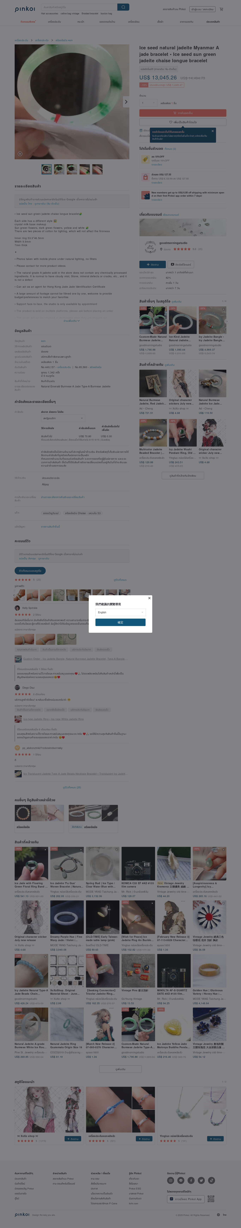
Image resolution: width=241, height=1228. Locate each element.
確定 (120, 622)
